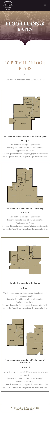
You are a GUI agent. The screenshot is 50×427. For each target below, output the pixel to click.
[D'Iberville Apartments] (5, 5)
